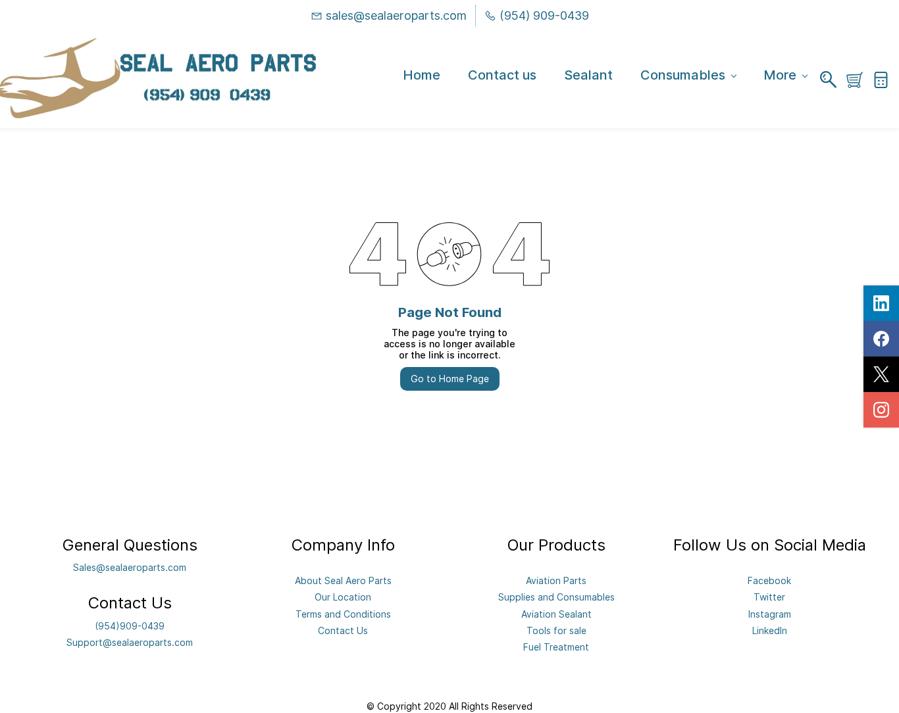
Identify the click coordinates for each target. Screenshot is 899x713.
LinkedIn (769, 630)
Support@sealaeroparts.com (129, 642)
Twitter (769, 596)
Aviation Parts (556, 580)
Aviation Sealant (556, 614)
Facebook (769, 580)
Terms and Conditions (343, 614)
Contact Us (343, 630)
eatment (571, 646)
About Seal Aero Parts (343, 580)
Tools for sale (556, 630)
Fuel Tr (538, 646)
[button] (859, 80)
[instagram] (881, 410)
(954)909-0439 (130, 625)
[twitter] (881, 374)
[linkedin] (881, 303)
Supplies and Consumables (556, 596)
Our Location (343, 596)
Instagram (769, 614)
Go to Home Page (450, 378)
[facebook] (881, 338)
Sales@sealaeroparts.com (129, 567)
